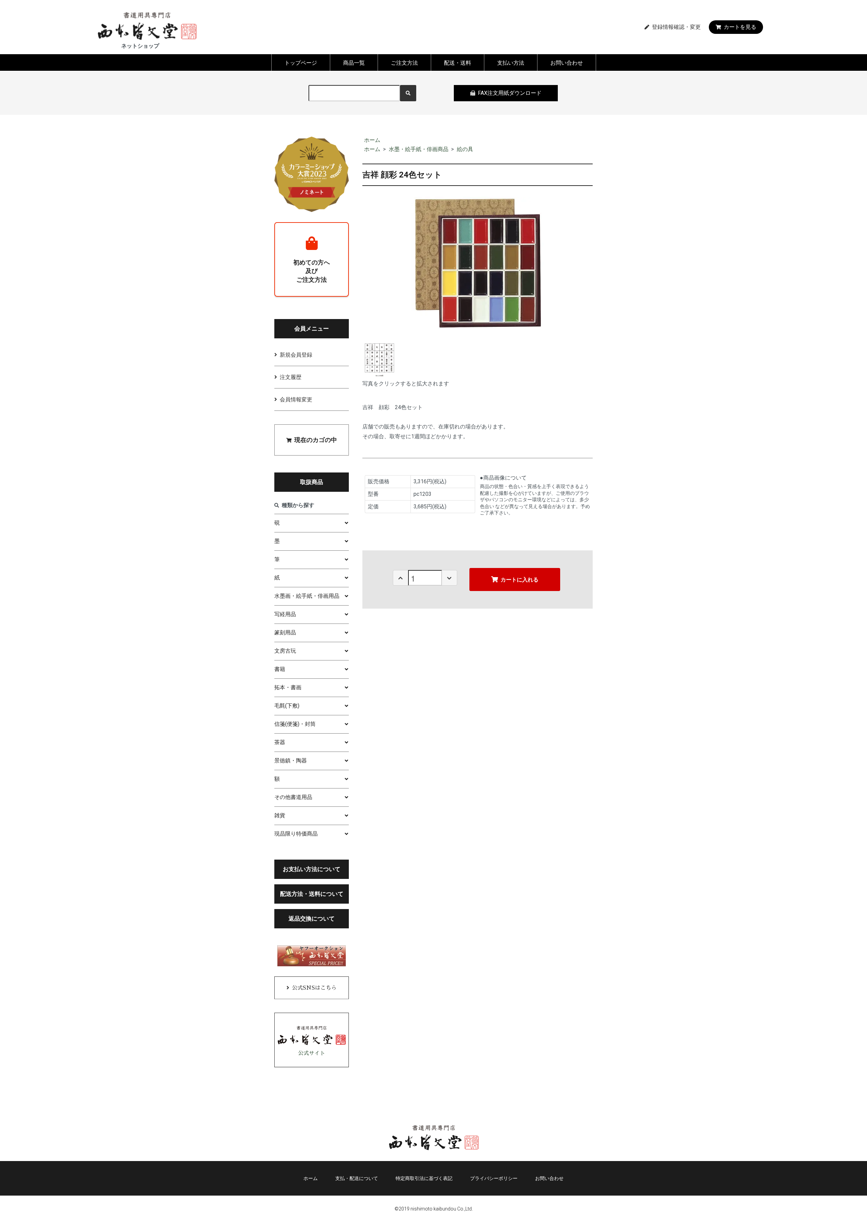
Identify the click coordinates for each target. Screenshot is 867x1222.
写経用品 (285, 614)
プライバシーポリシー (493, 1178)
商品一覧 (354, 63)
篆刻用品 (285, 632)
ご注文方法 (404, 63)
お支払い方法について (311, 869)
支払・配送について (356, 1178)
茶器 (279, 742)
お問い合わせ (566, 63)
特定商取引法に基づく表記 (424, 1178)
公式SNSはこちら (314, 988)
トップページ (300, 63)
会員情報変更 (296, 399)
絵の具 (465, 149)
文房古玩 (285, 651)
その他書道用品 (293, 797)
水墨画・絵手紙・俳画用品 (306, 596)
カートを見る (740, 27)
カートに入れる (519, 579)
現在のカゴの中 (315, 439)
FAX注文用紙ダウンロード (510, 93)
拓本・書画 (287, 687)
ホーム (372, 140)
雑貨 (279, 815)
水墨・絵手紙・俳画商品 (418, 149)
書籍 (279, 669)
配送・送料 (457, 63)
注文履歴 (290, 377)
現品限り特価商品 (296, 833)
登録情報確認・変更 (676, 27)
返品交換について (312, 918)
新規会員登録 (296, 355)
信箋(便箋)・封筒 (295, 724)
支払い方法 (510, 63)
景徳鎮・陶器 (290, 760)
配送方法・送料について (311, 893)
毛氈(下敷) (286, 705)
